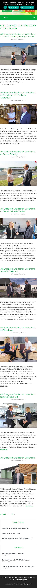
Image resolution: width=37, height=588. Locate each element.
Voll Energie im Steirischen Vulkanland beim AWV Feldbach (17, 270)
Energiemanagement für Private (13, 553)
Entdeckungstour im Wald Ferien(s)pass (16, 560)
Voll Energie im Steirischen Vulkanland (17, 458)
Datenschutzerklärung (21, 584)
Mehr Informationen (27, 7)
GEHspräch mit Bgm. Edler (11, 533)
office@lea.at (23, 580)
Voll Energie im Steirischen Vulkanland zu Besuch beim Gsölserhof (17, 210)
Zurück (3, 514)
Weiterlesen (3, 449)
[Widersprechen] (35, 5)
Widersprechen (13, 7)
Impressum (9, 584)
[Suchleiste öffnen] (34, 17)
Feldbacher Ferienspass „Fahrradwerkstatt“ (17, 538)
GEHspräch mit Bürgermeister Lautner (15, 528)
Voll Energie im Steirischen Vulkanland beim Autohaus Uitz (17, 395)
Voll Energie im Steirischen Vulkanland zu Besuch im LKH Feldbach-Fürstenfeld (17, 95)
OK (5, 7)
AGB (30, 584)
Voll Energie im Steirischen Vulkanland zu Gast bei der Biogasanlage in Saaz (17, 35)
